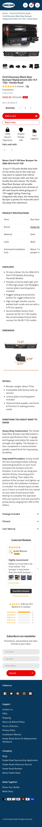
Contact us (7, 709)
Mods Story (7, 791)
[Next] (11, 150)
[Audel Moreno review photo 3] (23, 577)
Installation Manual (11, 734)
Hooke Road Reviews (12, 768)
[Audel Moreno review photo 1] (11, 577)
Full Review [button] (14, 582)
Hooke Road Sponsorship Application (20, 760)
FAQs (4, 713)
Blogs (4, 756)
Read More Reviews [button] (21, 591)
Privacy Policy (8, 730)
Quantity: (10, 107)
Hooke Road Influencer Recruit (17, 764)
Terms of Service (10, 726)
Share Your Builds (10, 787)
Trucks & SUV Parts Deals (20, 13)
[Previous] (4, 150)
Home (5, 13)
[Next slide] (38, 568)
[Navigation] (37, 5)
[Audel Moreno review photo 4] (29, 577)
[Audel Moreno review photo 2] (17, 577)
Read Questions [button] (21, 595)
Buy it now (10, 122)
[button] (8, 86)
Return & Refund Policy (13, 721)
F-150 (12, 168)
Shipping (6, 717)
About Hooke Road (11, 772)
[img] (15, 547)
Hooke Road (7, 93)
